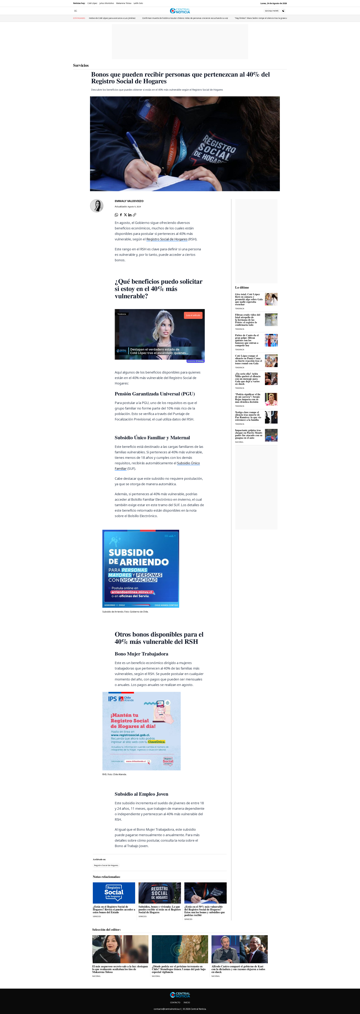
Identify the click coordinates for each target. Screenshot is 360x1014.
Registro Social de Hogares (167, 239)
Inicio (187, 1002)
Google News (272, 10)
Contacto (175, 1002)
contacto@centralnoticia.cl (167, 1008)
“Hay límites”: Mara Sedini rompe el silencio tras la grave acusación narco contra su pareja (220, 18)
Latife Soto (138, 3)
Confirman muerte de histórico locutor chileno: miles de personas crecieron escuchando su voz (130, 18)
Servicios (81, 65)
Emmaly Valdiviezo (129, 201)
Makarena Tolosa (123, 3)
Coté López (92, 3)
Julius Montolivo (107, 3)
